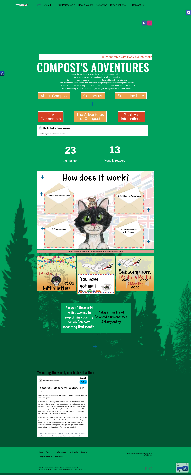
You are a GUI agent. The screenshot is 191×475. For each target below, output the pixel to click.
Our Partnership (66, 5)
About (47, 5)
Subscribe (101, 5)
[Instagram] (150, 468)
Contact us (138, 5)
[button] (188, 12)
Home (38, 5)
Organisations (118, 5)
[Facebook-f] (145, 468)
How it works (85, 5)
